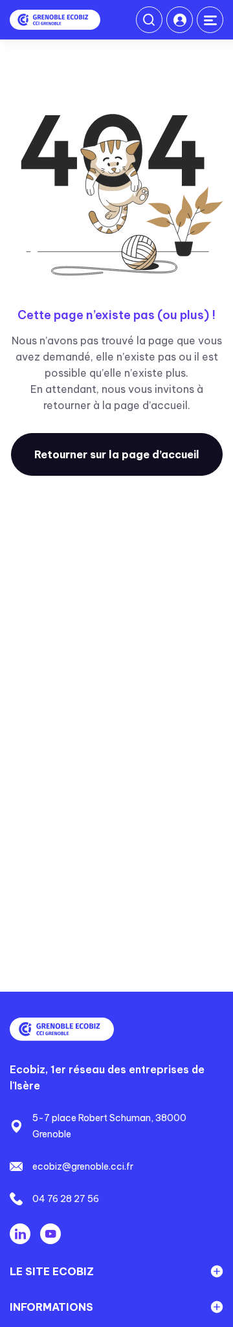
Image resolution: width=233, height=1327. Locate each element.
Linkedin (20, 1233)
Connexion (179, 19)
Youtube (50, 1233)
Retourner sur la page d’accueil (116, 454)
